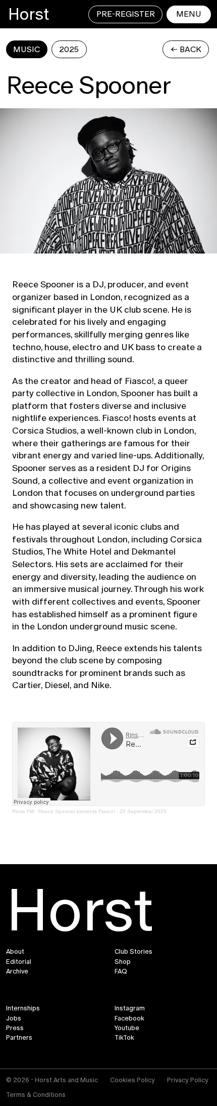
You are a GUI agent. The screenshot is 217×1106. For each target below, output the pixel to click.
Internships (23, 1008)
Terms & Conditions (36, 1094)
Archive (17, 971)
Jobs (13, 1018)
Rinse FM (23, 811)
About (15, 951)
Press (15, 1028)
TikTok (124, 1037)
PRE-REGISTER (125, 14)
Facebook (129, 1018)
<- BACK (186, 49)
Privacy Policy (187, 1080)
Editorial (18, 961)
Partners (19, 1037)
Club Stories (133, 951)
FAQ (121, 971)
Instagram (130, 1008)
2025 (69, 49)
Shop (123, 961)
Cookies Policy (132, 1080)
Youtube (127, 1028)
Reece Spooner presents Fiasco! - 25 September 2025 (102, 811)
